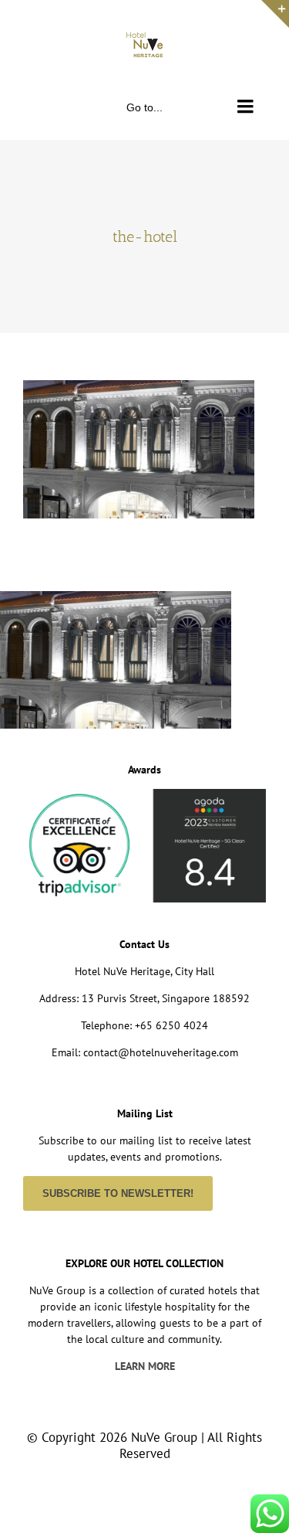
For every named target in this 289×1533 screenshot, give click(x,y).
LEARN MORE (145, 1366)
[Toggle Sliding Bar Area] (275, 14)
